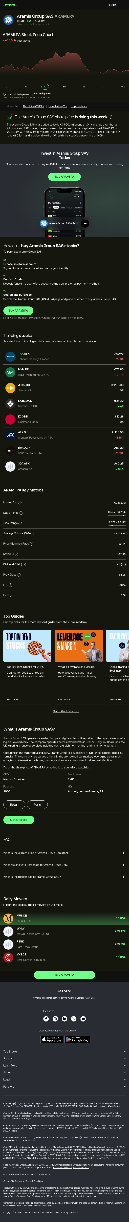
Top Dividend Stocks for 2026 (25, 667)
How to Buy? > (58, 106)
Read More (12, 699)
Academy (77, 317)
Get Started (19, 820)
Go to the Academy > (66, 711)
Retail (14, 804)
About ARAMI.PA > (33, 106)
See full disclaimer (81, 1167)
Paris (37, 804)
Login (112, 4)
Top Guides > (79, 106)
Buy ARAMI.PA (64, 176)
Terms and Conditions (62, 1167)
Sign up (6, 94)
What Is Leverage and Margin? (77, 667)
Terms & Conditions (34, 1181)
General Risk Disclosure (13, 1181)
